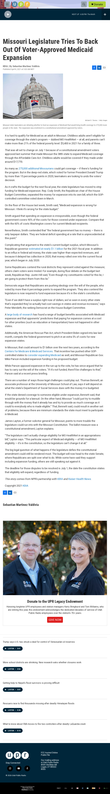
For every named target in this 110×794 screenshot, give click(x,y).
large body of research (19, 314)
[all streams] (106, 14)
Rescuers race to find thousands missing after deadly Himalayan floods (38, 703)
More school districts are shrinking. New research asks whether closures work (42, 662)
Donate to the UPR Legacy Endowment (55, 601)
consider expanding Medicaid (44, 355)
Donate (98, 4)
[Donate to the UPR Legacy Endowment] (55, 558)
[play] (8, 14)
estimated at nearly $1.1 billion (45, 248)
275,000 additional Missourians (36, 168)
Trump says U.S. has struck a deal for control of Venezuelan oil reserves (39, 642)
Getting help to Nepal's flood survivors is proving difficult (31, 683)
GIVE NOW (55, 619)
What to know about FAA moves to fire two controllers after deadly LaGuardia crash (44, 724)
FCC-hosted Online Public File (49, 754)
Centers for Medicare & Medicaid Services (29, 351)
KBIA (25, 485)
